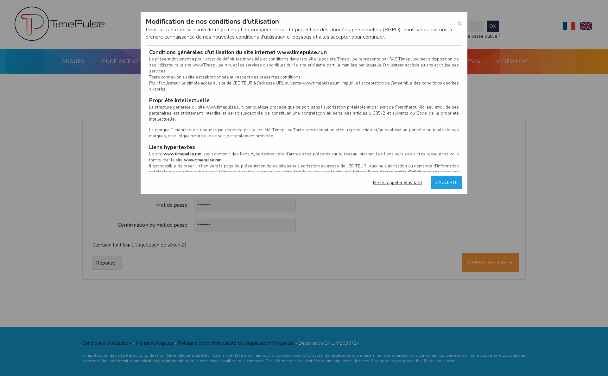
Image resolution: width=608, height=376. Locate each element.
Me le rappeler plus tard (397, 183)
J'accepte (447, 182)
